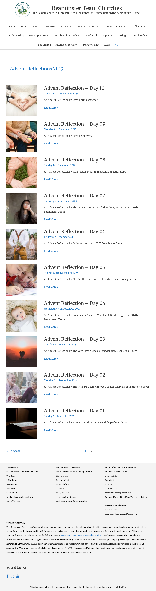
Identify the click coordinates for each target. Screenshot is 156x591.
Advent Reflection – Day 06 (74, 231)
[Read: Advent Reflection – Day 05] (21, 279)
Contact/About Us (116, 26)
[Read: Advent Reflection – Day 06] (21, 244)
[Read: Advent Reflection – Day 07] (21, 208)
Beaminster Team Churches (87, 8)
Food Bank (91, 35)
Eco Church (44, 44)
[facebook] (8, 576)
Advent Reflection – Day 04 (74, 303)
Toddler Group (138, 26)
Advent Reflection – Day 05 (74, 267)
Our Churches (139, 35)
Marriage (121, 35)
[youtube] (18, 576)
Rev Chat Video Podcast (67, 35)
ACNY (107, 44)
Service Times (29, 26)
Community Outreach (89, 26)
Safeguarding (17, 35)
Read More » (51, 108)
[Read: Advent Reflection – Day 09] (21, 136)
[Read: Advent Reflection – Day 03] (21, 351)
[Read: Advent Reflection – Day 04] (21, 315)
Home (12, 26)
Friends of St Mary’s (67, 44)
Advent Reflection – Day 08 (74, 160)
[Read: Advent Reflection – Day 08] (21, 172)
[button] (116, 44)
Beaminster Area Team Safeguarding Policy (80, 535)
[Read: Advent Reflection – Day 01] (21, 423)
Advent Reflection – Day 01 (74, 411)
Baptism (107, 35)
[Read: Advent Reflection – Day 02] (21, 387)
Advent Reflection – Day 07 (74, 196)
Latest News (49, 26)
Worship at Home (39, 35)
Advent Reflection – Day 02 (74, 375)
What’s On (66, 26)
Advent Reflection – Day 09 (74, 124)
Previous (14, 450)
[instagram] (13, 576)
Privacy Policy (91, 44)
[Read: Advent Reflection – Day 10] (21, 100)
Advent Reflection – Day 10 (74, 88)
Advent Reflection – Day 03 (74, 339)
